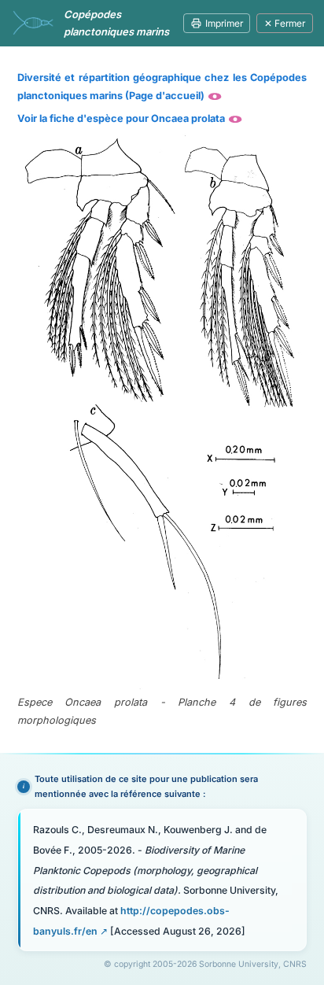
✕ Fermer (284, 23)
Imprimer (224, 23)
